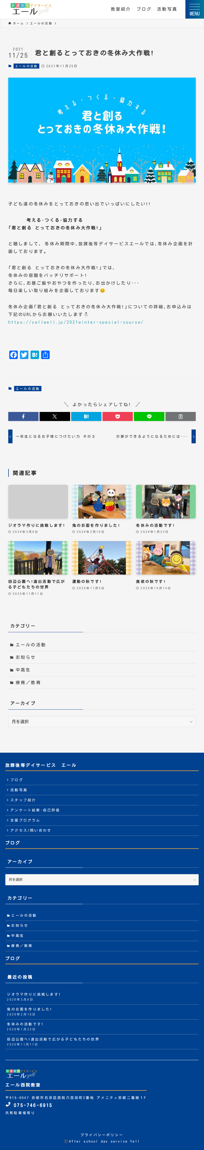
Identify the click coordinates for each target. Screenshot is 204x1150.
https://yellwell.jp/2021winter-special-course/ (76, 322)
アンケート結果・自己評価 (35, 810)
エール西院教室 (23, 1085)
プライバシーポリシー (102, 1135)
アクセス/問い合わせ (31, 830)
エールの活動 (26, 66)
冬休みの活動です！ (25, 1026)
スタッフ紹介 (23, 800)
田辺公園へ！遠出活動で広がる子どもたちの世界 (53, 1042)
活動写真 (167, 9)
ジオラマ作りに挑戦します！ (34, 997)
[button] (23, 416)
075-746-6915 (32, 1105)
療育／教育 (28, 682)
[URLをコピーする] (180, 416)
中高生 (23, 670)
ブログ (144, 9)
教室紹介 (121, 9)
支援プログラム (25, 820)
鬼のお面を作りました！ (29, 1012)
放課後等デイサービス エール (41, 765)
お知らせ (26, 657)
